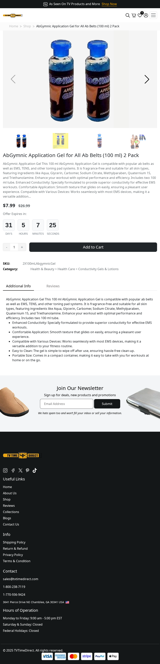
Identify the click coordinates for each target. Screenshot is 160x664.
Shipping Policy (14, 542)
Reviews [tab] (53, 286)
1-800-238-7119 (14, 587)
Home (13, 26)
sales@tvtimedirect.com (20, 579)
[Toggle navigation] (153, 15)
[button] (147, 79)
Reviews (9, 505)
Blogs (7, 518)
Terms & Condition (16, 561)
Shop (27, 26)
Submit (107, 404)
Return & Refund (15, 548)
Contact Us (11, 524)
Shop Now (109, 4)
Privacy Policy (13, 555)
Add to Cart (93, 247)
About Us (10, 493)
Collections (11, 512)
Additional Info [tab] (18, 286)
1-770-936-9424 (14, 594)
